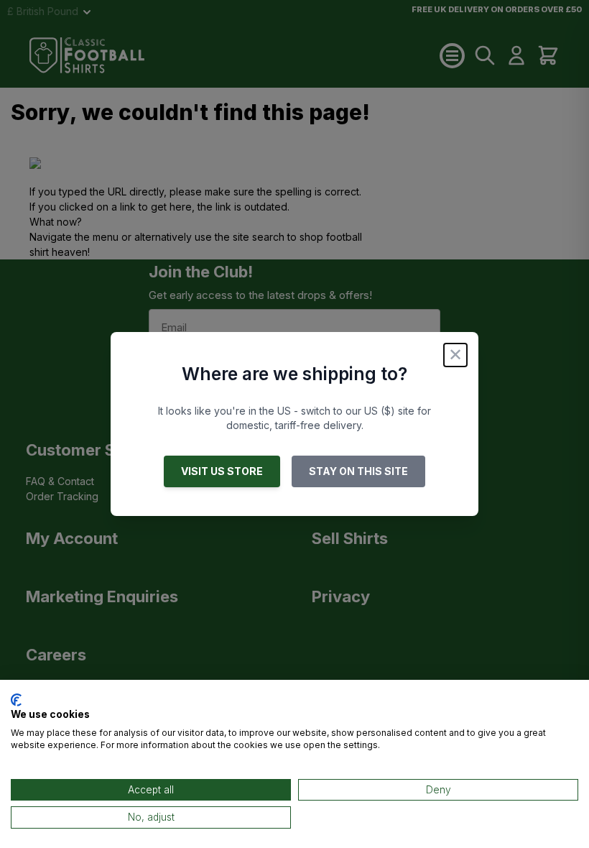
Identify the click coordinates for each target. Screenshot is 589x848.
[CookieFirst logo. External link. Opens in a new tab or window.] (16, 699)
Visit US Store (222, 471)
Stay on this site (358, 471)
